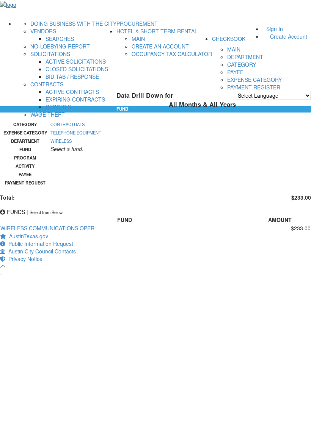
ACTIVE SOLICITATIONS (76, 61)
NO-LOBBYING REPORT (60, 46)
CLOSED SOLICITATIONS (77, 69)
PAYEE (235, 72)
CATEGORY (241, 64)
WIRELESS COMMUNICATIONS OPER (47, 228)
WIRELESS (61, 141)
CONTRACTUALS (67, 124)
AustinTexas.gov (27, 236)
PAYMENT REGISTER (253, 87)
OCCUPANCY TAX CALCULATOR (172, 54)
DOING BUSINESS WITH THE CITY (73, 23)
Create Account (288, 36)
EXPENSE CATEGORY (254, 79)
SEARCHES (60, 38)
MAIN (138, 38)
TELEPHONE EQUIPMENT (75, 133)
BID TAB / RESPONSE (72, 76)
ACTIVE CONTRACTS (72, 91)
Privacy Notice (23, 259)
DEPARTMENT (245, 57)
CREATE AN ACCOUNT (160, 46)
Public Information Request (39, 243)
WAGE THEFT (47, 114)
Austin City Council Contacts (40, 251)
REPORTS (58, 107)
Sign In (274, 29)
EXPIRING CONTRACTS (75, 99)
